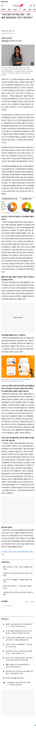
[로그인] (31, 5)
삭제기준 (32, 602)
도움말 (27, 602)
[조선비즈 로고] (18, 5)
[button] (2, 5)
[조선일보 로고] (4, 1)
